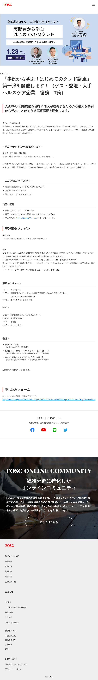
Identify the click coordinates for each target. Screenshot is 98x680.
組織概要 (8, 561)
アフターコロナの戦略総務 (16, 607)
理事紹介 (8, 576)
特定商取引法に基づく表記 (16, 664)
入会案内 (8, 644)
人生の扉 (8, 617)
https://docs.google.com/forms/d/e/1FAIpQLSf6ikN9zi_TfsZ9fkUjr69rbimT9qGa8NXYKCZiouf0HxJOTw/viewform (49, 399)
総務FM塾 (9, 612)
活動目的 (8, 566)
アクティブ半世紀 (12, 623)
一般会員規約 (10, 636)
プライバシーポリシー (14, 669)
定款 (7, 649)
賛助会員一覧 (10, 582)
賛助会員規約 (10, 640)
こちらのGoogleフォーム (26, 218)
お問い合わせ (11, 658)
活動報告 (8, 571)
